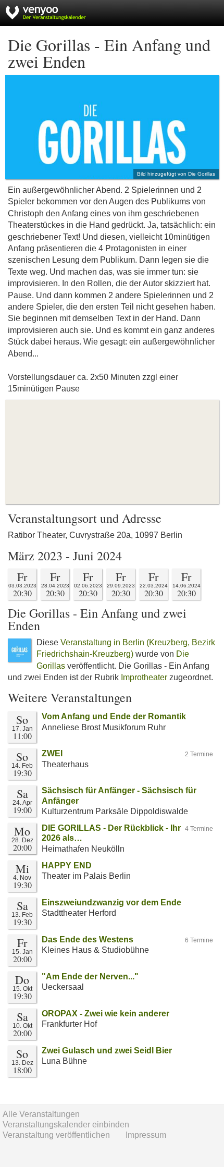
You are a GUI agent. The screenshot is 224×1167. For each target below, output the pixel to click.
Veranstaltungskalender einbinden (66, 1124)
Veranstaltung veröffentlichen (56, 1135)
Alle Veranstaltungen (41, 1114)
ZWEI (52, 753)
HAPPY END (67, 865)
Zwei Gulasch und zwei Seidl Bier (107, 1050)
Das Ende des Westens (87, 939)
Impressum (146, 1135)
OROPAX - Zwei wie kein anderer (105, 1013)
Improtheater (144, 677)
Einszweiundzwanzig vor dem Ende (111, 902)
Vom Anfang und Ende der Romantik (114, 716)
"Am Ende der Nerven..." (90, 976)
